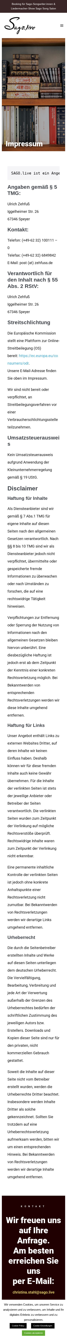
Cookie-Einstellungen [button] (42, 1326)
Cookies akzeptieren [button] (33, 1333)
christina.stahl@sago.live (34, 1292)
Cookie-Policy (18, 1326)
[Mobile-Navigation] (61, 25)
